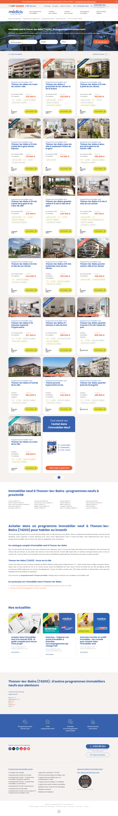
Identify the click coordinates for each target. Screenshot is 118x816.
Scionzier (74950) (91, 508)
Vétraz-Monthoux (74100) (93, 503)
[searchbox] (23, 42)
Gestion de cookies (61, 806)
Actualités (55, 6)
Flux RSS (86, 806)
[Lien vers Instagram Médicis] (24, 748)
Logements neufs (49, 112)
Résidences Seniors (44, 789)
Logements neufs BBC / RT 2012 (48, 773)
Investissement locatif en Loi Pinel (19, 775)
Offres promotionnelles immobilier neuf (51, 775)
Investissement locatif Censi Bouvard (21, 786)
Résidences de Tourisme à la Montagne (51, 787)
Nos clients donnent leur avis (88, 773)
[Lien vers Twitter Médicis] (13, 748)
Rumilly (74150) (64, 503)
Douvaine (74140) (91, 501)
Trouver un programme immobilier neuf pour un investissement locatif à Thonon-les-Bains (41, 586)
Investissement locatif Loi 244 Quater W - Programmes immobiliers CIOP (22, 792)
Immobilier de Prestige (16, 773)
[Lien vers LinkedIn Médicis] (17, 748)
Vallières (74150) (90, 504)
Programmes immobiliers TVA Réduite (51, 782)
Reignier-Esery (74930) (40, 506)
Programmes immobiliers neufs (20, 769)
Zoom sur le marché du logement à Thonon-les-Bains (28, 588)
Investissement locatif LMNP (17, 789)
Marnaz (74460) (38, 508)
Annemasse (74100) (40, 501)
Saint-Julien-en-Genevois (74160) (18, 504)
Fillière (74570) (64, 504)
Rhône (12, 697)
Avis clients (79, 806)
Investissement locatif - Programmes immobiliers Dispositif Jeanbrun (21, 778)
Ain (10, 703)
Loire (10, 706)
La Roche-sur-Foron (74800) (42, 503)
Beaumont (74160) (13, 506)
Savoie (11, 704)
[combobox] (22, 42)
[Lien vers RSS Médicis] (28, 748)
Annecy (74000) (12, 501)
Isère (11, 701)
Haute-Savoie (13, 699)
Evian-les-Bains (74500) (15, 503)
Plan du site (71, 806)
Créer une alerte (16, 54)
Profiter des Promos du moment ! (85, 2)
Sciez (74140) (89, 506)
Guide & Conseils (65, 6)
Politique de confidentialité (47, 806)
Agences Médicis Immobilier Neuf (90, 769)
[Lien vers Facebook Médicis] (9, 748)
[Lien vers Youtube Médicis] (21, 748)
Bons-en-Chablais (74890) (67, 508)
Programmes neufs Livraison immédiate (51, 784)
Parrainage (47, 6)
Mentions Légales (34, 806)
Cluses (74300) (38, 504)
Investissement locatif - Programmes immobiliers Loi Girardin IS (21, 783)
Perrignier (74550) (65, 506)
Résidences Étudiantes (45, 792)
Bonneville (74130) (13, 508)
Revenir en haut (59, 811)
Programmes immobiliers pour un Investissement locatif (49, 778)
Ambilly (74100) (64, 501)
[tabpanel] (24, 635)
